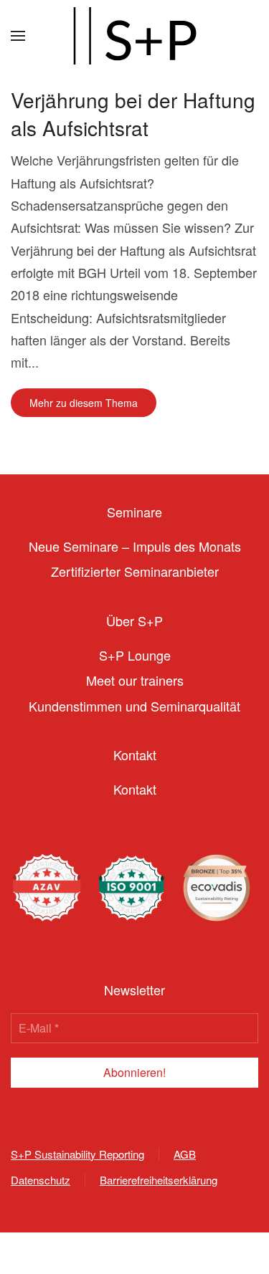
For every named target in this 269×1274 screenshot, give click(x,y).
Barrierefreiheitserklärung (158, 1179)
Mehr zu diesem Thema (83, 403)
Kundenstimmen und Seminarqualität (134, 705)
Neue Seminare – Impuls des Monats (135, 546)
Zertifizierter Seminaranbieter (135, 571)
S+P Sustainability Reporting (77, 1154)
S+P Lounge (135, 655)
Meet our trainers (135, 680)
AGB (185, 1154)
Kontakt (134, 789)
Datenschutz (40, 1179)
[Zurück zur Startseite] (134, 36)
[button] (18, 36)
